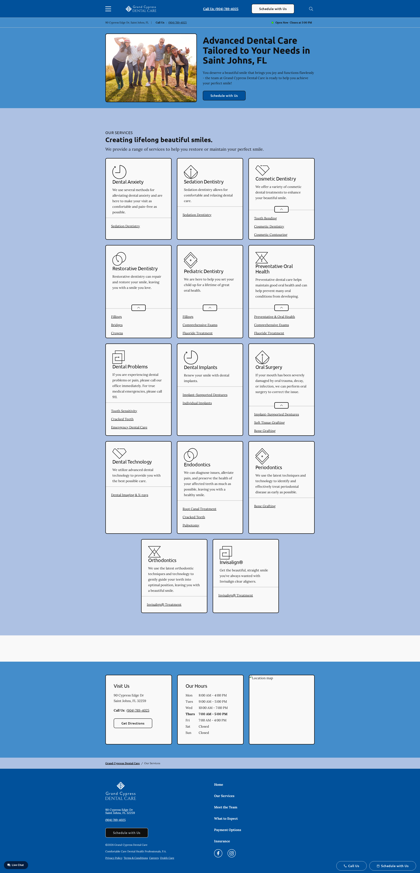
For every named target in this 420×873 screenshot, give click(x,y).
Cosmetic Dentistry (269, 226)
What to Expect (226, 818)
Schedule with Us (273, 9)
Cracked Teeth (122, 419)
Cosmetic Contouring (270, 235)
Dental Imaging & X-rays (129, 495)
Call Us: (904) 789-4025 (220, 9)
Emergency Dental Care (129, 427)
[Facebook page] (218, 853)
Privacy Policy (113, 858)
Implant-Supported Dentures (205, 395)
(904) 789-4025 (177, 22)
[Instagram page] (232, 853)
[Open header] (109, 8)
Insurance (222, 841)
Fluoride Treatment (198, 333)
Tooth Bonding (265, 218)
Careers (154, 858)
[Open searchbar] (311, 8)
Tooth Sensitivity (124, 411)
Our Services (224, 796)
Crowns (117, 333)
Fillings (116, 317)
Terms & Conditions (136, 858)
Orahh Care (167, 858)
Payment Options (227, 830)
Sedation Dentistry (125, 226)
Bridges (117, 325)
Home (218, 784)
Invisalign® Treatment (164, 604)
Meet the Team (225, 807)
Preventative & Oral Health (274, 317)
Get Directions (133, 723)
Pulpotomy (191, 525)
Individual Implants (197, 403)
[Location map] (281, 709)
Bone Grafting (264, 431)
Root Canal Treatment (199, 509)
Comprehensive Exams (200, 325)
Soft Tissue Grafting (269, 422)
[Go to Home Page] (141, 9)
